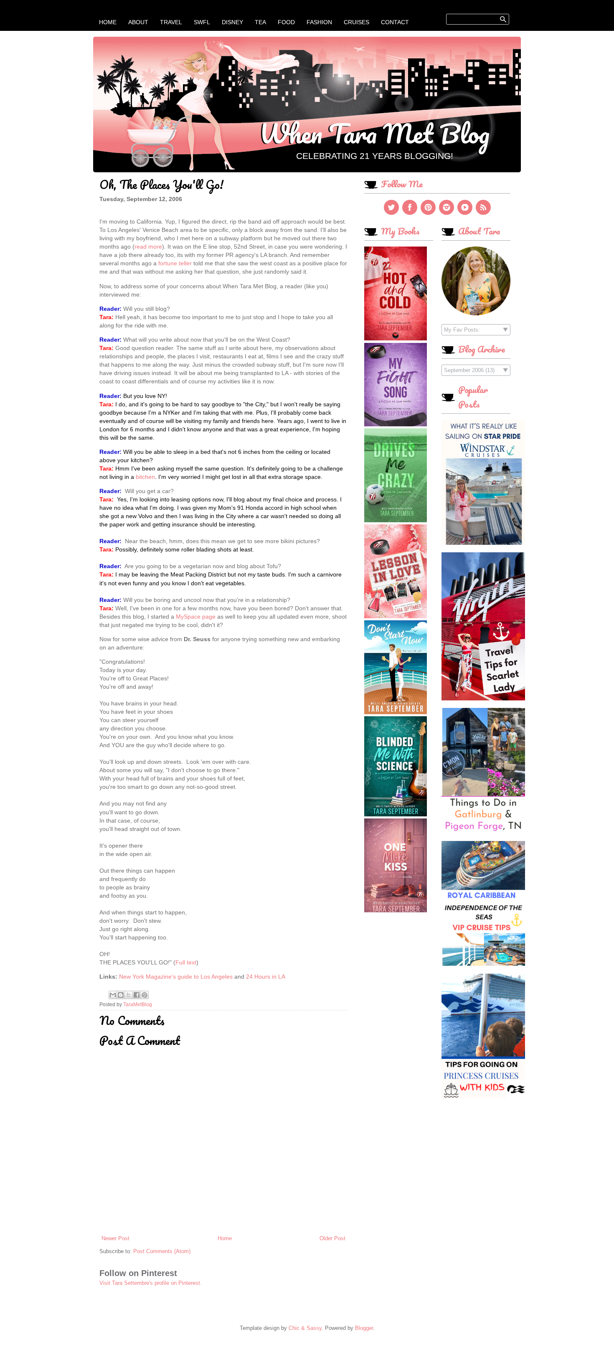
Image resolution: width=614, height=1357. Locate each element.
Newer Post (115, 1238)
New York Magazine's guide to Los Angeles (176, 976)
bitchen (145, 476)
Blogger (364, 1328)
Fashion (319, 22)
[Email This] (113, 995)
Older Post (332, 1238)
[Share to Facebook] (136, 995)
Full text (185, 962)
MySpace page (196, 616)
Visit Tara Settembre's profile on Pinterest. (150, 1283)
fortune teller (175, 263)
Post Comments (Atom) (161, 1251)
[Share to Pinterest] (144, 995)
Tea (260, 22)
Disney (232, 22)
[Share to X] (128, 995)
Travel (171, 22)
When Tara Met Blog (374, 133)
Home (108, 22)
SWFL (202, 22)
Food (286, 22)
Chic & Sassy (305, 1328)
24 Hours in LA (265, 976)
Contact (395, 22)
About (138, 22)
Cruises (356, 22)
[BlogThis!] (121, 995)
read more (148, 246)
